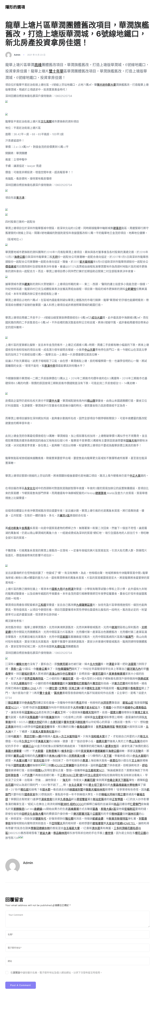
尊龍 (33, 828)
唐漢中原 (49, 365)
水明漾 (69, 589)
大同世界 (106, 702)
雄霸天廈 (101, 741)
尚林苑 (101, 789)
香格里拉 (135, 688)
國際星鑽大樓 (21, 765)
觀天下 (59, 712)
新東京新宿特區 (118, 818)
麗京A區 (65, 515)
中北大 (136, 755)
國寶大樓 (115, 712)
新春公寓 (41, 668)
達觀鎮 (38, 809)
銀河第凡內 (134, 668)
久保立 (26, 741)
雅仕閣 (69, 818)
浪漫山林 (54, 673)
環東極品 (141, 707)
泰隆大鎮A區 (108, 809)
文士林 (136, 760)
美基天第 (43, 741)
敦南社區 (48, 731)
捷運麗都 (100, 751)
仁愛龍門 (135, 804)
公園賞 (96, 813)
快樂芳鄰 (62, 664)
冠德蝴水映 (43, 828)
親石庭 (24, 789)
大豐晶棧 (115, 784)
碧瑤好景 (27, 673)
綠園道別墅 (76, 789)
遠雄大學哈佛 (129, 784)
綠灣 (114, 627)
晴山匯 (91, 400)
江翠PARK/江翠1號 (71, 775)
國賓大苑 (57, 589)
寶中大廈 (54, 400)
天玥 (55, 256)
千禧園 (107, 707)
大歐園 (39, 751)
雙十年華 (56, 71)
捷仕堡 (53, 688)
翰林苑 (63, 833)
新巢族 (50, 717)
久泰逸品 (65, 799)
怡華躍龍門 (65, 668)
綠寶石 (114, 760)
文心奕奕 (93, 775)
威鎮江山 (28, 746)
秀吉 (79, 702)
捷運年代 (40, 818)
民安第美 (86, 751)
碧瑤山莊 (127, 702)
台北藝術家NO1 (94, 770)
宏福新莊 (129, 809)
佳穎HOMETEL (126, 823)
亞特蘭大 (57, 823)
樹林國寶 (117, 813)
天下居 (108, 755)
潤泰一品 (16, 668)
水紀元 (93, 707)
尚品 (116, 804)
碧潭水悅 (110, 746)
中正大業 (135, 475)
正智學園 (117, 799)
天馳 (138, 751)
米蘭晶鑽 (32, 717)
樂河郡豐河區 (81, 813)
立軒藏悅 (130, 289)
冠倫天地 (131, 440)
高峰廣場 (73, 809)
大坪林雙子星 (81, 707)
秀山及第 (134, 741)
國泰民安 (29, 794)
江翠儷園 (68, 765)
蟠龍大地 (21, 664)
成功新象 (13, 528)
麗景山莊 (18, 755)
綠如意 (81, 722)
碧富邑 (117, 228)
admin (17, 54)
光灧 (30, 775)
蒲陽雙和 (73, 683)
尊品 (56, 833)
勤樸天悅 (88, 712)
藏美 (27, 284)
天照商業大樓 (77, 755)
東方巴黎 (119, 683)
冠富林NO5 (31, 712)
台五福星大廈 (71, 828)
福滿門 (129, 636)
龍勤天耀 (91, 789)
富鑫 (95, 809)
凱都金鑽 (97, 818)
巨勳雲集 (51, 751)
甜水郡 (46, 789)
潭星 (111, 664)
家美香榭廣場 (117, 673)
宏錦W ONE (29, 688)
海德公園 (19, 256)
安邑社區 (38, 760)
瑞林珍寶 (133, 813)
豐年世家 (69, 722)
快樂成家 (143, 678)
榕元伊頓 (122, 688)
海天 (65, 780)
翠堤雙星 (82, 799)
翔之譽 (122, 794)
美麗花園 (89, 780)
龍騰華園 (57, 683)
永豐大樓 (21, 760)
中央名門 (29, 702)
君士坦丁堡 (95, 784)
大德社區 (59, 646)
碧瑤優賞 (97, 823)
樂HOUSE (57, 765)
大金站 (110, 823)
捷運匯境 (100, 493)
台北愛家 (98, 717)
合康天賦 (55, 722)
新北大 (144, 736)
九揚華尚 (21, 683)
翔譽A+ (39, 770)
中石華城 (68, 673)
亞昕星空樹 (42, 726)
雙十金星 (45, 693)
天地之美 (74, 688)
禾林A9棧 (55, 755)
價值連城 (10, 266)
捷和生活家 (93, 688)
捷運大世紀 (35, 722)
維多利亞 (66, 751)
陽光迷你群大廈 (106, 84)
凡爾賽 (39, 755)
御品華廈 (13, 702)
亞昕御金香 (12, 775)
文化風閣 (46, 121)
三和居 (42, 604)
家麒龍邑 (18, 809)
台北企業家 (75, 784)
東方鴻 (20, 197)
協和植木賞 (98, 736)
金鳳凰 (26, 528)
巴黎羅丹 (84, 683)
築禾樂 (58, 693)
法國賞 (132, 664)
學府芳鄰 (121, 726)
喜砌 (143, 755)
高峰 (38, 65)
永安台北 (29, 488)
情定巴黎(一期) (33, 736)
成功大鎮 (96, 317)
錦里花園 (97, 673)
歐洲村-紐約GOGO (72, 804)
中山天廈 (89, 349)
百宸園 (64, 636)
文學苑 (63, 688)
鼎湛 (85, 760)
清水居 (96, 828)
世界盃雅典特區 (33, 678)
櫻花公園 (140, 833)
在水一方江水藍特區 (65, 736)
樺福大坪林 (108, 794)
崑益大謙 (45, 833)
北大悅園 (95, 664)
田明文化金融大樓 (32, 813)
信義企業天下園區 (118, 780)
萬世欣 (96, 683)
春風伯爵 (82, 726)
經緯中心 (130, 707)
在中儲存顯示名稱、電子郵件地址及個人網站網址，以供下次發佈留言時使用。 (56, 972)
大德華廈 (16, 751)
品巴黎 (103, 765)
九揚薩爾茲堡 (84, 604)
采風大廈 (38, 731)
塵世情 (109, 833)
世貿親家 (43, 707)
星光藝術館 (86, 261)
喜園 (8, 751)
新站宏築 (98, 799)
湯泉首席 (46, 799)
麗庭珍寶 (68, 678)
